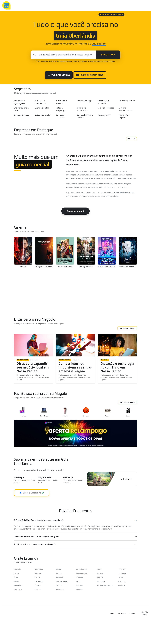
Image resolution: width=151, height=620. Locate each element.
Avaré (99, 569)
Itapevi (120, 577)
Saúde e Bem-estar (43, 115)
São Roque (18, 590)
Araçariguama (81, 569)
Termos (132, 613)
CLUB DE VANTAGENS (91, 74)
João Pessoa (39, 581)
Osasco (37, 585)
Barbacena (122, 569)
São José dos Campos (105, 585)
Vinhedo (79, 590)
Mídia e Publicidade (106, 108)
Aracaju (58, 569)
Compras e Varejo (84, 101)
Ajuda (112, 613)
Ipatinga (79, 577)
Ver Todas (131, 139)
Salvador (79, 585)
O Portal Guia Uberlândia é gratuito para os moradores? (38, 520)
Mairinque (101, 581)
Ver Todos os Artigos (127, 328)
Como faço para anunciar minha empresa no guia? (36, 536)
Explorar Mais (74, 211)
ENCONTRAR (108, 54)
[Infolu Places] (6, 5)
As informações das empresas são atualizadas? (34, 544)
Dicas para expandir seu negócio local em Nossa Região (33, 367)
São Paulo (121, 585)
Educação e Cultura (127, 101)
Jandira (16, 581)
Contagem (122, 573)
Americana (39, 569)
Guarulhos (59, 577)
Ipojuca (100, 577)
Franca (37, 577)
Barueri (16, 573)
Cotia (16, 577)
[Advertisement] (75, 293)
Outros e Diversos (21, 115)
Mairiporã (121, 581)
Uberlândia (60, 590)
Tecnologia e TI (104, 115)
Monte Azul (18, 585)
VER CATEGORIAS (60, 74)
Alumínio (17, 569)
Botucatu (38, 573)
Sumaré (37, 590)
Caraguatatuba (82, 573)
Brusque (59, 573)
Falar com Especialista (30, 493)
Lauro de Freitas (62, 581)
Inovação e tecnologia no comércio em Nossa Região (117, 367)
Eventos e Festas (42, 108)
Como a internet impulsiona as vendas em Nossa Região (75, 367)
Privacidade (122, 613)
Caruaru (100, 573)
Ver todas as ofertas (127, 402)
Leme (78, 581)
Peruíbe (58, 585)
